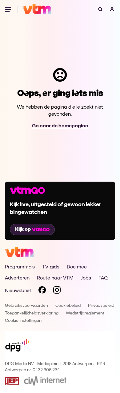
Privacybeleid (101, 305)
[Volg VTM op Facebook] (42, 291)
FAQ (103, 278)
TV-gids (50, 267)
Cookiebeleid (68, 305)
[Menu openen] (8, 9)
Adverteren (17, 278)
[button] (112, 9)
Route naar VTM (55, 278)
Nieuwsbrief (18, 290)
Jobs (86, 278)
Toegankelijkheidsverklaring (31, 313)
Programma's (20, 267)
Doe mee (77, 267)
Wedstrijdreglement (85, 313)
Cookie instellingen (23, 320)
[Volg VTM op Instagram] (57, 291)
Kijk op (23, 229)
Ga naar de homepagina (60, 126)
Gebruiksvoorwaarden (26, 305)
